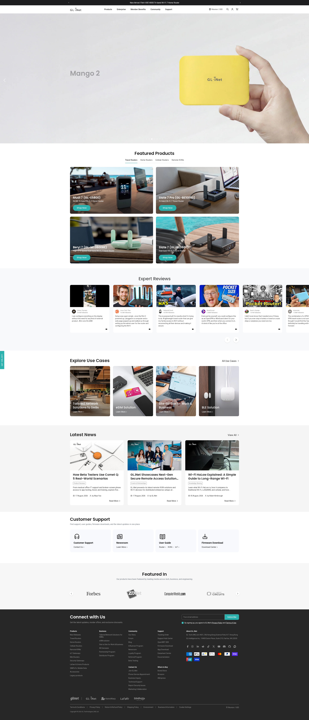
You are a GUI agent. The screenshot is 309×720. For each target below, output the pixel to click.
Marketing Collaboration (137, 689)
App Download (163, 649)
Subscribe (231, 617)
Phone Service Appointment (139, 674)
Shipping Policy (133, 707)
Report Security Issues (136, 685)
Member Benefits (138, 9)
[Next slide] (240, 3)
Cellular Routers (76, 646)
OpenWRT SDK (163, 642)
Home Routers (75, 642)
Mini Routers (75, 657)
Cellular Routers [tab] (162, 160)
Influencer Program (135, 646)
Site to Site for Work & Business (111, 644)
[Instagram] (192, 647)
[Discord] (224, 647)
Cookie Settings (185, 707)
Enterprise (121, 9)
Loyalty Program (134, 653)
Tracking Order (163, 635)
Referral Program (135, 657)
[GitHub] (229, 647)
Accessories (74, 672)
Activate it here (175, 3)
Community (155, 9)
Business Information (166, 707)
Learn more (121, 547)
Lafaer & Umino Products (79, 664)
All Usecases (104, 648)
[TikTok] (208, 647)
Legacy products (76, 675)
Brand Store (162, 671)
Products (108, 9)
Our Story (132, 635)
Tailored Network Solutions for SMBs (110, 636)
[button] (146, 139)
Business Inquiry (134, 678)
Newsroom (132, 649)
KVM (170, 547)
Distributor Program (106, 656)
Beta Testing (133, 661)
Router (162, 547)
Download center (209, 547)
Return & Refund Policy (113, 707)
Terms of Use (231, 623)
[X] (213, 647)
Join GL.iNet (132, 671)
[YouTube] (219, 647)
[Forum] (234, 647)
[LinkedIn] (197, 647)
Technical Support (135, 682)
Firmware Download (165, 646)
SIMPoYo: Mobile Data (78, 668)
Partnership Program (107, 652)
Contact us (78, 547)
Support (168, 9)
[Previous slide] (69, 3)
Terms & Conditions (77, 707)
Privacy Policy (217, 623)
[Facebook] (187, 647)
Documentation (163, 657)
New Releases (75, 635)
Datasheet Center (164, 653)
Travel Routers (75, 638)
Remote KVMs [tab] (178, 160)
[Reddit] (203, 647)
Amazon (161, 674)
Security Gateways (77, 661)
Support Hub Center (165, 638)
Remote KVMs (75, 649)
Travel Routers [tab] (131, 160)
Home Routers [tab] (146, 160)
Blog (130, 642)
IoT (176, 547)
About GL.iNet (191, 631)
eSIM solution (104, 641)
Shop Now (82, 207)
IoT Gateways (75, 653)
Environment (148, 707)
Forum (130, 638)
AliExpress (162, 678)
